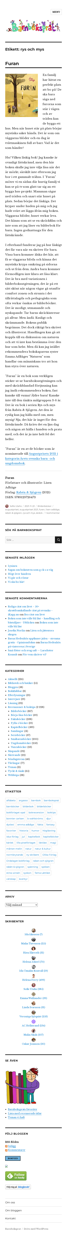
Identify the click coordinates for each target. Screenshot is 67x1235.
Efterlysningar (17, 695)
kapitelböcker (51, 836)
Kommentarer (16, 1150)
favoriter (11, 830)
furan (42, 509)
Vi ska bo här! (16, 581)
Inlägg (12, 1146)
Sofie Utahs (16, 506)
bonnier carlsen (15, 818)
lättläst (43, 842)
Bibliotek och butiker (20, 683)
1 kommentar (53, 513)
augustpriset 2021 (29, 509)
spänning (32, 866)
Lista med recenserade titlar (25, 1113)
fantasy (50, 824)
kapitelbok (34, 836)
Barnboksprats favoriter (22, 1109)
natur (28, 848)
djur (48, 818)
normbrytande (14, 854)
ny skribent (32, 854)
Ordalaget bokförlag (18, 860)
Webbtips (13, 775)
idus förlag (12, 836)
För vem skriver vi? (34, 654)
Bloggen (13, 687)
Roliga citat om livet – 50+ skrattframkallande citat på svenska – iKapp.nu (30, 610)
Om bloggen (13, 1210)
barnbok (36, 800)
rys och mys (29, 513)
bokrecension (36, 812)
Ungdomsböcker (21, 743)
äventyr (23, 878)
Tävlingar (14, 763)
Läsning (13, 703)
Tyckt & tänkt (16, 771)
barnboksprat (51, 800)
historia (24, 830)
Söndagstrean (16, 759)
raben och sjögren (43, 860)
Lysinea (12, 565)
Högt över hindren (19, 573)
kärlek (9, 842)
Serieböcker (18, 735)
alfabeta (10, 800)
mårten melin (14, 848)
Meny (56, 12)
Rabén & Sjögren (28, 492)
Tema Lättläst (42, 872)
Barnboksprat (13, 1228)
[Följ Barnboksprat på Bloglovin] (33, 1187)
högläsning (49, 830)
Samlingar (17, 731)
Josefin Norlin (16, 630)
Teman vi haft (16, 1117)
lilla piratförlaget (26, 842)
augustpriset (12, 509)
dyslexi (10, 824)
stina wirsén (13, 872)
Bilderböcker (44, 506)
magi (53, 842)
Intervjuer (14, 699)
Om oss (10, 1202)
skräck (39, 513)
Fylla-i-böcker (19, 723)
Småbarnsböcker (21, 739)
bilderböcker (44, 806)
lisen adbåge (53, 509)
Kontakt (10, 1218)
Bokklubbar (15, 691)
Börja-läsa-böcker (21, 715)
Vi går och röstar (18, 577)
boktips (51, 812)
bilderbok (28, 806)
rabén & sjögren (13, 513)
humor (35, 830)
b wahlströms (35, 818)
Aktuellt (12, 679)
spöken (45, 866)
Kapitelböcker (19, 727)
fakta (40, 824)
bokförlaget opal (15, 812)
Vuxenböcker (19, 747)
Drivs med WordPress (36, 1228)
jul (23, 836)
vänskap (11, 878)
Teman (12, 767)
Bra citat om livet (34, 614)
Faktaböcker (18, 719)
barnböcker (12, 806)
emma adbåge (25, 824)
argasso (23, 800)
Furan (12, 63)
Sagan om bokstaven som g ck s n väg (30, 569)
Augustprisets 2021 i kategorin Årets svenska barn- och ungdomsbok (31, 458)
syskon (27, 872)
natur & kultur (43, 848)
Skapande (14, 751)
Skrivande (14, 755)
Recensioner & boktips (21, 707)
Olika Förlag (49, 854)
